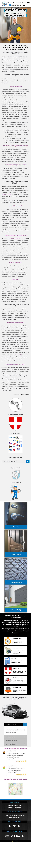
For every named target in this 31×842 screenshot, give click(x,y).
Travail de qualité (10, 737)
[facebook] (10, 826)
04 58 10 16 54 (18, 5)
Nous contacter (19, 815)
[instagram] (19, 826)
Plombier (11, 805)
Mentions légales (14, 817)
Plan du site (9, 815)
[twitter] (14, 826)
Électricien (17, 808)
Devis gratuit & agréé (11, 744)
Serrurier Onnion (6, 194)
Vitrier (10, 808)
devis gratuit (18, 354)
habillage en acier (15, 238)
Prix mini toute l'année (11, 740)
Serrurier (18, 805)
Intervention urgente (11, 724)
